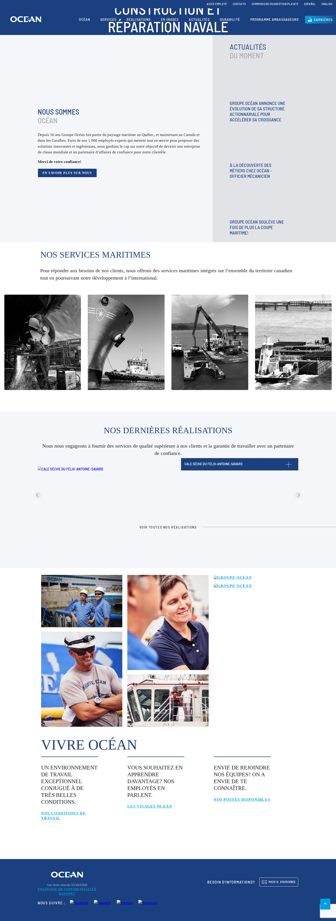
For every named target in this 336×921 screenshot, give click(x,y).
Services (108, 19)
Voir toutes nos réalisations (168, 527)
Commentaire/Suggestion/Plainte (275, 3)
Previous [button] (37, 495)
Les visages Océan (149, 806)
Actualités (199, 19)
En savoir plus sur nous (67, 173)
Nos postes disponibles (242, 799)
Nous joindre (282, 882)
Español (310, 3)
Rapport (67, 893)
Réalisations (139, 19)
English (327, 3)
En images (170, 19)
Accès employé (217, 3)
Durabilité (230, 19)
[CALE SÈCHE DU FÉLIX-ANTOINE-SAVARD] (70, 469)
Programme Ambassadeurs (274, 19)
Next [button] (298, 495)
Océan (84, 19)
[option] (67, 495)
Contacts (239, 3)
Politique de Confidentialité (67, 889)
